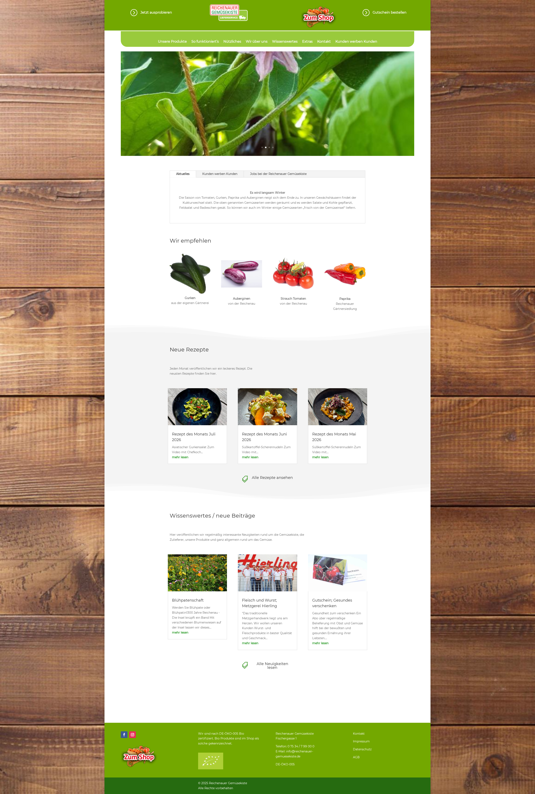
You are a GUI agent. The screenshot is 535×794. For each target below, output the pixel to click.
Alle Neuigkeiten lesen (272, 666)
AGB (356, 757)
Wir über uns (257, 41)
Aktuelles (183, 174)
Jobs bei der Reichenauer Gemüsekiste (278, 174)
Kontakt (324, 41)
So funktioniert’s (205, 41)
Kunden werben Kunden (356, 41)
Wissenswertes (285, 41)
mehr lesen (180, 457)
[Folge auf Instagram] (132, 734)
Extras (307, 41)
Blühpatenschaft (188, 600)
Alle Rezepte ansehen (272, 477)
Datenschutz (362, 749)
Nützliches (232, 41)
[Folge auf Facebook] (124, 734)
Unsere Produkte (172, 41)
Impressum (361, 741)
